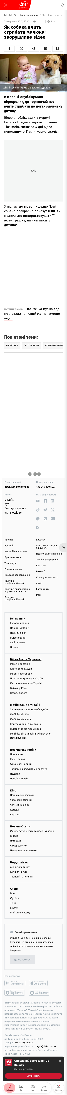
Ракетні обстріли (20, 663)
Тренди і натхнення (21, 876)
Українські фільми (21, 799)
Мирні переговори (21, 673)
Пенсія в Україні (19, 778)
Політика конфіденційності (14, 582)
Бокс (13, 893)
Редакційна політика (15, 551)
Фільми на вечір (19, 804)
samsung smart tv (39, 993)
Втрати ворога (18, 692)
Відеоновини (18, 637)
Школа (14, 835)
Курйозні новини (29, 15)
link (37, 501)
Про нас (8, 540)
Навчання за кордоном (23, 850)
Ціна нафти (17, 754)
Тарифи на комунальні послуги (28, 768)
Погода (14, 647)
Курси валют (17, 759)
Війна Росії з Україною (25, 659)
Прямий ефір (18, 632)
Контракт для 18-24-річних (25, 724)
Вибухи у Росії (18, 688)
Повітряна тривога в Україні (26, 678)
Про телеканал (12, 557)
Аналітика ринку (19, 867)
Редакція (9, 546)
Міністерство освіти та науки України (32, 831)
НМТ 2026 (15, 840)
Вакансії (40, 571)
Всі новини (17, 618)
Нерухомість (19, 862)
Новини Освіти (20, 826)
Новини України (19, 627)
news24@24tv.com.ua (16, 486)
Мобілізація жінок (20, 719)
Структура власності (47, 577)
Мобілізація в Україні (25, 705)
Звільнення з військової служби (29, 709)
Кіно (13, 790)
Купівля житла (18, 871)
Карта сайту (42, 589)
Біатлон (14, 907)
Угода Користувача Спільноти (46, 547)
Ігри (38, 595)
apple (39, 983)
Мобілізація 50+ (19, 714)
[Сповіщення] (62, 5)
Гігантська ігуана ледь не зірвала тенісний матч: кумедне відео (32, 313)
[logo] (23, 5)
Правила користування (17, 575)
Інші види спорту (20, 912)
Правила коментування (49, 554)
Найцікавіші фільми (22, 795)
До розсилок (22, 959)
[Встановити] (33, 1069)
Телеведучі (10, 563)
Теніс (13, 903)
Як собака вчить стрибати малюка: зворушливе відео (52, 15)
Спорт (14, 888)
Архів (39, 583)
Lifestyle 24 (10, 15)
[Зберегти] (58, 48)
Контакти (41, 566)
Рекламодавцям (13, 569)
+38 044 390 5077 (46, 486)
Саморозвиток (18, 845)
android (14, 983)
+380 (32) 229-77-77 (25, 1042)
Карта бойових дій (21, 668)
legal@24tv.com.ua (46, 1046)
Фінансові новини (21, 763)
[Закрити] (60, 1061)
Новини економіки (23, 749)
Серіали (14, 814)
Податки (15, 773)
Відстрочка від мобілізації (25, 728)
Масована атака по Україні (26, 683)
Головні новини (19, 623)
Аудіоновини (17, 642)
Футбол (14, 898)
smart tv (14, 993)
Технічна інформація (47, 560)
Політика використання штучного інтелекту (17, 590)
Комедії (14, 809)
